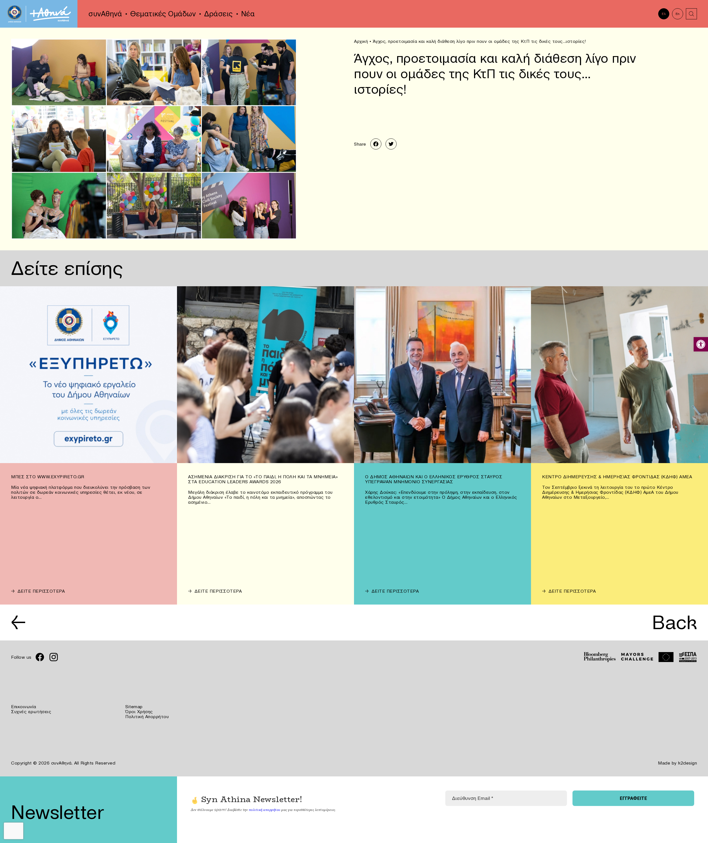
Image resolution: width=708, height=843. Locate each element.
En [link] (678, 14)
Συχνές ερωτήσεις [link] (31, 711)
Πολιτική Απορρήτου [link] (147, 716)
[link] (701, 344)
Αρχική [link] (361, 41)
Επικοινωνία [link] (23, 706)
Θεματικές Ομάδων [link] (163, 13)
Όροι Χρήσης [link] (139, 711)
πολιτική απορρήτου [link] (264, 809)
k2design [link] (687, 763)
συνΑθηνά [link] (105, 13)
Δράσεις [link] (218, 13)
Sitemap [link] (134, 706)
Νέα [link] (248, 13)
